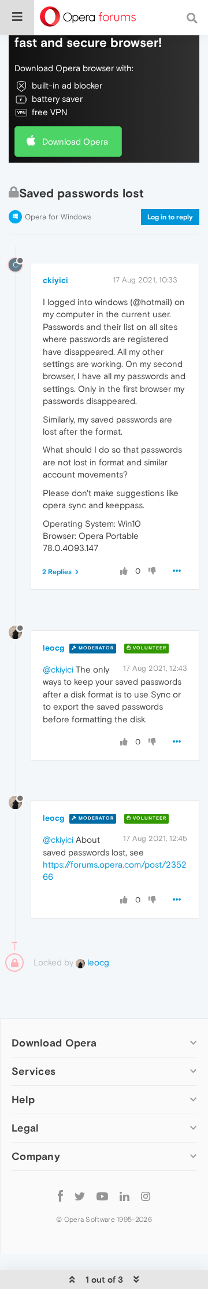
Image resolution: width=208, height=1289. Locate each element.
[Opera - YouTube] (102, 1195)
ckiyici (55, 280)
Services (33, 1071)
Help (23, 1099)
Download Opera (75, 141)
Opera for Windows (58, 216)
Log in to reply (170, 217)
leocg (53, 647)
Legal (25, 1128)
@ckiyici (58, 669)
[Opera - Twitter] (80, 1195)
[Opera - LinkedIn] (124, 1195)
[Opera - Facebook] (60, 1195)
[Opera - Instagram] (145, 1195)
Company (36, 1156)
